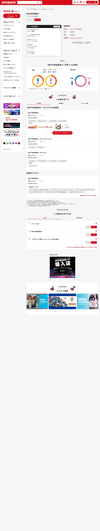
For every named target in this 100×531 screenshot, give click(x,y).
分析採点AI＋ (6, 57)
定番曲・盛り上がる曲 (8, 43)
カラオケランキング (8, 25)
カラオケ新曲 (6, 29)
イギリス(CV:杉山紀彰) (42, 9)
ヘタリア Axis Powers (76, 38)
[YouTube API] (40, 205)
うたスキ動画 (6, 61)
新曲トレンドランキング (9, 32)
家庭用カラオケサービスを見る (88, 195)
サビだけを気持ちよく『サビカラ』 (12, 76)
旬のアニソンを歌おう (8, 39)
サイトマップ (6, 149)
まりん (66, 125)
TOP (27, 9)
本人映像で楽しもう (8, 36)
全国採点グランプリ (8, 54)
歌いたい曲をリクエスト (9, 64)
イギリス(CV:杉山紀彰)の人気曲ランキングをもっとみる (81, 247)
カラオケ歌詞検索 (33, 9)
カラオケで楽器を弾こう (9, 68)
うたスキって (17, 11)
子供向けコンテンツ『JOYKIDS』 (11, 80)
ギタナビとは (33, 165)
